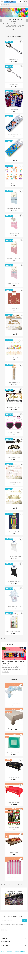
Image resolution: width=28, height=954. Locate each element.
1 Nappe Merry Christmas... (14, 802)
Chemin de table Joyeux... (14, 382)
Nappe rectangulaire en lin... (14, 728)
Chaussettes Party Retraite (14, 159)
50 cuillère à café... (14, 84)
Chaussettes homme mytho (14, 556)
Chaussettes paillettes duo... (14, 208)
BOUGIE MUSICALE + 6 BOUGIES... (14, 631)
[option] (14, 19)
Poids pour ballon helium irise (14, 606)
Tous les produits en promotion (12, 885)
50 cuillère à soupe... (14, 59)
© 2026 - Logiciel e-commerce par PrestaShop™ (13, 952)
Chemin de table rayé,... (14, 877)
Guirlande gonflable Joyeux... (14, 407)
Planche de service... (14, 852)
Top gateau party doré (14, 507)
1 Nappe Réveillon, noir (14, 777)
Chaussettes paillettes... (14, 233)
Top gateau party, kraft (14, 333)
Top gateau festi (14, 357)
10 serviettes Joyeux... (14, 308)
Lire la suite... (5, 671)
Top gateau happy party (14, 457)
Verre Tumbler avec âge (14, 183)
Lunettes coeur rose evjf (14, 432)
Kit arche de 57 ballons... (14, 703)
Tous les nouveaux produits (10, 639)
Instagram (6, 930)
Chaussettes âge (14, 109)
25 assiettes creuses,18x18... (14, 753)
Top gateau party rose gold (14, 482)
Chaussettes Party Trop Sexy (14, 134)
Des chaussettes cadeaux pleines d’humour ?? (13, 662)
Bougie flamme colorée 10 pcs (14, 531)
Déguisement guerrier (14, 827)
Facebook (2, 930)
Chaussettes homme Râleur (14, 581)
